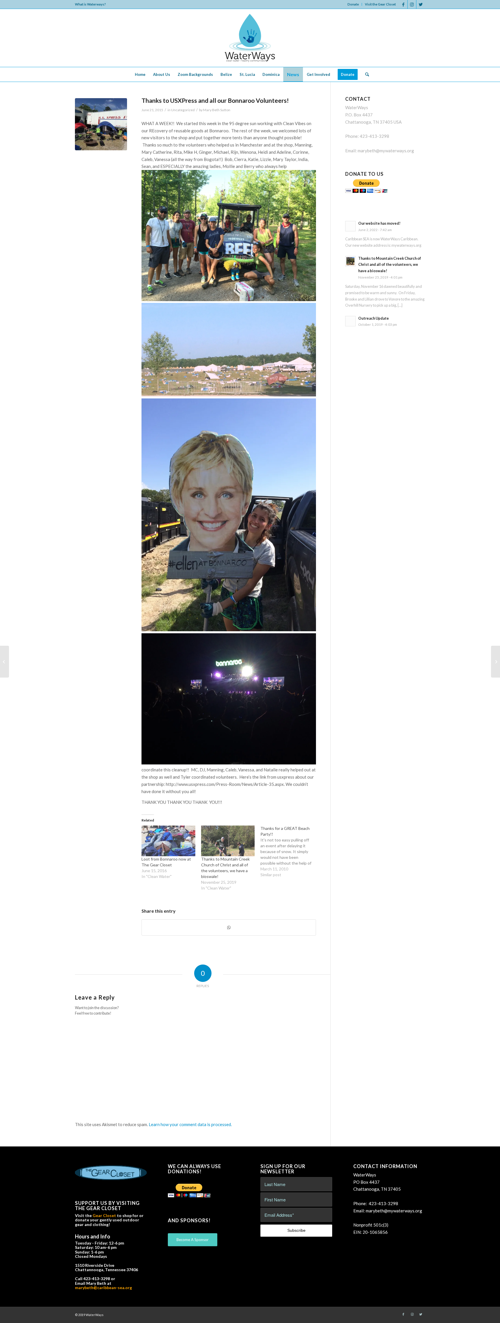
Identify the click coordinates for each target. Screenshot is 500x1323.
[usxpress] (101, 124)
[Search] (365, 74)
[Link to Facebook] (403, 4)
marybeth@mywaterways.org (386, 150)
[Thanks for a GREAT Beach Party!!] (290, 852)
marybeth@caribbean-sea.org (103, 1287)
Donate (353, 4)
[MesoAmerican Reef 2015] (4, 662)
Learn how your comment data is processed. (190, 1124)
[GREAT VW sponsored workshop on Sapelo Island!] (495, 662)
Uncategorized (183, 110)
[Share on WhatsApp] (229, 928)
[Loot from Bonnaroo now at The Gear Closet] (168, 841)
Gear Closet (104, 1215)
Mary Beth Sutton (216, 110)
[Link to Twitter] (420, 4)
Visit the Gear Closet (380, 4)
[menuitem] (353, 4)
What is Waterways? (90, 4)
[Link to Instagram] (412, 4)
